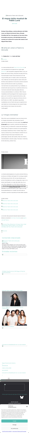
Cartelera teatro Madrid (14, 403)
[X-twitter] (11, 397)
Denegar (14, 424)
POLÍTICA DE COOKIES (7, 431)
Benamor (3, 71)
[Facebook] (7, 397)
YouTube (13, 218)
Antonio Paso (6, 224)
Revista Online (14, 401)
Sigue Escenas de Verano (9, 363)
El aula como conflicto (8, 326)
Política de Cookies (22, 394)
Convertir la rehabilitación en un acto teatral (14, 344)
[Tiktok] (18, 397)
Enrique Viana (19, 224)
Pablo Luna (15, 225)
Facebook (18, 218)
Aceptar (14, 421)
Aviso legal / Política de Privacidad (19, 431)
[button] (27, 406)
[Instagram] (14, 397)
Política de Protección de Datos (9, 394)
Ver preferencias (14, 428)
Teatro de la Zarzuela (19, 67)
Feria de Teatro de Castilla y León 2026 (12, 290)
